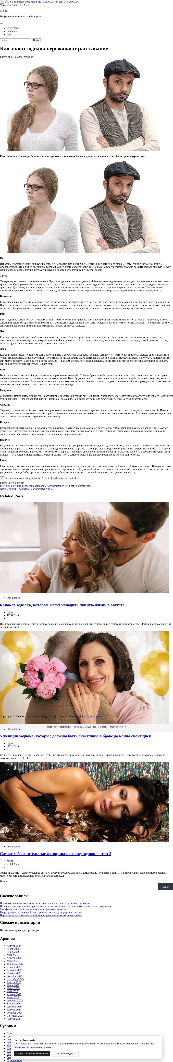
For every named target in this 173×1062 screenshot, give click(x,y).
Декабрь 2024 (14, 1006)
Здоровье (12, 31)
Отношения (17, 482)
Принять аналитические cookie (32, 1053)
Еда (9, 34)
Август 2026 (14, 945)
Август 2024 (14, 1018)
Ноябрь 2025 (14, 973)
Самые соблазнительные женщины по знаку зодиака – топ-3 (55, 853)
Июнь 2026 (13, 951)
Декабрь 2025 (14, 970)
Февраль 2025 (15, 1000)
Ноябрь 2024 (14, 1009)
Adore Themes (94, 716)
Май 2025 (12, 991)
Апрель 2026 (14, 957)
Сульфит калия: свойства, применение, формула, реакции (33, 909)
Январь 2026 (14, 967)
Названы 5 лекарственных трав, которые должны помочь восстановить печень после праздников (56, 906)
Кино (10, 1048)
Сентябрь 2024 (15, 1015)
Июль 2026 (13, 948)
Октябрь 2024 (14, 1012)
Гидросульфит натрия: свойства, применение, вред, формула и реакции (41, 912)
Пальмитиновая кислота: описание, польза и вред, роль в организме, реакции (45, 903)
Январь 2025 (14, 1003)
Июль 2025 (13, 985)
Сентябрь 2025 (15, 979)
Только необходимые (65, 1053)
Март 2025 (13, 997)
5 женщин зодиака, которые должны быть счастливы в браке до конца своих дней (75, 736)
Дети (10, 1033)
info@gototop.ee (118, 727)
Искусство (13, 28)
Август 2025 (14, 982)
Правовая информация (59, 727)
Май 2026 (12, 954)
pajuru (30, 56)
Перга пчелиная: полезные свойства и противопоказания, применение (41, 915)
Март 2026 (13, 961)
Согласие (103, 727)
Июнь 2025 (13, 988)
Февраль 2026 (15, 964)
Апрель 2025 (14, 994)
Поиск (3, 881)
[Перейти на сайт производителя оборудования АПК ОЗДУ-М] (42, 1)
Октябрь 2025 (14, 976)
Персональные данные (84, 727)
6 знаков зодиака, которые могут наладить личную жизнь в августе (62, 605)
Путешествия (14, 1060)
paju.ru (3, 10)
